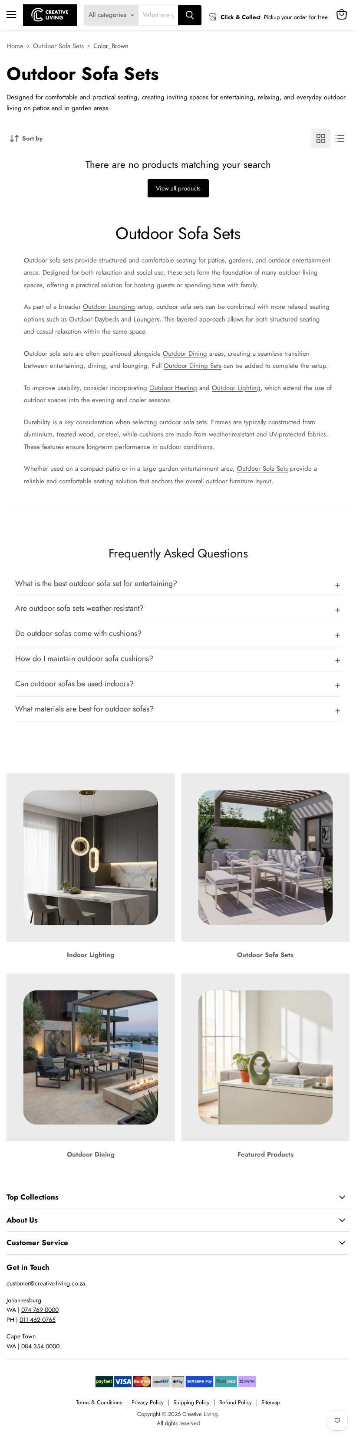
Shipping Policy (191, 1402)
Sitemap (270, 1402)
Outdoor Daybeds (94, 319)
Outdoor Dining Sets (192, 365)
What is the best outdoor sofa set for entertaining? (96, 583)
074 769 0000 (40, 1309)
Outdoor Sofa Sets (58, 46)
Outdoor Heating (173, 388)
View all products (178, 188)
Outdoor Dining (185, 353)
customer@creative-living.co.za (46, 1283)
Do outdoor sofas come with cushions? (78, 633)
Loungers (146, 319)
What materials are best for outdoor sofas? (84, 709)
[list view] (339, 138)
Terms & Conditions (99, 1402)
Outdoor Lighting (236, 388)
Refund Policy (235, 1402)
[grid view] (320, 138)
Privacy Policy (148, 1402)
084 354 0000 (40, 1346)
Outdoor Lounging (109, 306)
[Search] (189, 15)
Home (15, 46)
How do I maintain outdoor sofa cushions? (84, 658)
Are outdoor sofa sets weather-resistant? (79, 608)
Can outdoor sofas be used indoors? (74, 683)
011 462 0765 (38, 1319)
